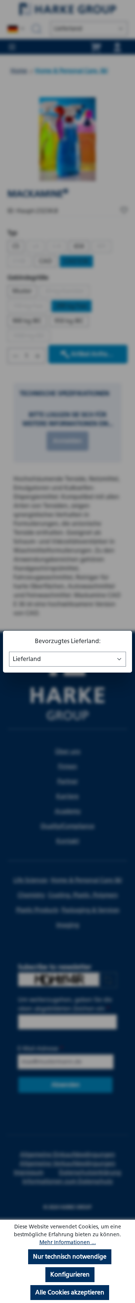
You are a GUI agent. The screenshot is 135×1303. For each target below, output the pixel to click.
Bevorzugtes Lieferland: (67, 641)
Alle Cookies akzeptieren (69, 1292)
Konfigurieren (70, 1274)
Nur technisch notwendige (69, 1256)
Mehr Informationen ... (67, 1242)
